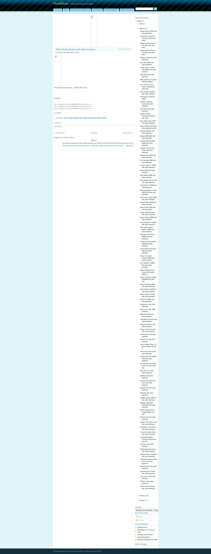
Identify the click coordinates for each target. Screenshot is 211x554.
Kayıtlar (140, 516)
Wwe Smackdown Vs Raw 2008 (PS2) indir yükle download (148, 192)
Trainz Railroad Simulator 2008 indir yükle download (148, 251)
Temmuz (142, 495)
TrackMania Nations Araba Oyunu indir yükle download (148, 461)
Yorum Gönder (58, 126)
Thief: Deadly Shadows (71, 118)
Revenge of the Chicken (145, 534)
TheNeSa (81, 551)
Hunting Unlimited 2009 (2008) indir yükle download (147, 143)
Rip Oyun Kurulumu (127, 10)
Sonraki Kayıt (60, 133)
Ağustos (142, 28)
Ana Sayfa (58, 10)
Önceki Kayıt (127, 133)
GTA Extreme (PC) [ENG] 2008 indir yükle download (148, 358)
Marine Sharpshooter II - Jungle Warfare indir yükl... (148, 412)
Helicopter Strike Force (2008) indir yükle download (147, 237)
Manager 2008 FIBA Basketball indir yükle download (147, 405)
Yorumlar (141, 520)
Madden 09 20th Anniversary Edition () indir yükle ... (148, 116)
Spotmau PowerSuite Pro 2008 (147, 539)
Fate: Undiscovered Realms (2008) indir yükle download (147, 229)
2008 (139, 21)
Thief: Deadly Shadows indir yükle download (75, 49)
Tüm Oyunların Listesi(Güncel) (80, 10)
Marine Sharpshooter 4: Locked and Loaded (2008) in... (147, 272)
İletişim (66, 10)
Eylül (141, 24)
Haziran (142, 500)
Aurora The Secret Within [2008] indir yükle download (148, 244)
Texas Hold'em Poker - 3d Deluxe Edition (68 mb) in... (148, 346)
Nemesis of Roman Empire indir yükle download (146, 104)
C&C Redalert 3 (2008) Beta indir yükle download (147, 265)
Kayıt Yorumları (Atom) (66, 137)
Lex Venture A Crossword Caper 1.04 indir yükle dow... (148, 366)
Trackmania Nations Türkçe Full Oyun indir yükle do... (148, 439)
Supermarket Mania (143, 537)
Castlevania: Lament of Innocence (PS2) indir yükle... (99, 146)
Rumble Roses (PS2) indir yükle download (67, 146)
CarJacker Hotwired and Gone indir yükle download (147, 383)
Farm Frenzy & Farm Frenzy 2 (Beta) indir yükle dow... (147, 87)
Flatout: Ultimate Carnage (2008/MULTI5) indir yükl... (148, 279)
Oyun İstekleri (97, 10)
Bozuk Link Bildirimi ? (111, 10)
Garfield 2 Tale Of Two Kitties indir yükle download (147, 150)
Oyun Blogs (97, 551)
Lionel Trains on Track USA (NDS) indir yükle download (148, 70)
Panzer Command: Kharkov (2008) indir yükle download (147, 258)
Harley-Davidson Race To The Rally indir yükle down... (148, 45)
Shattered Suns (142, 527)
